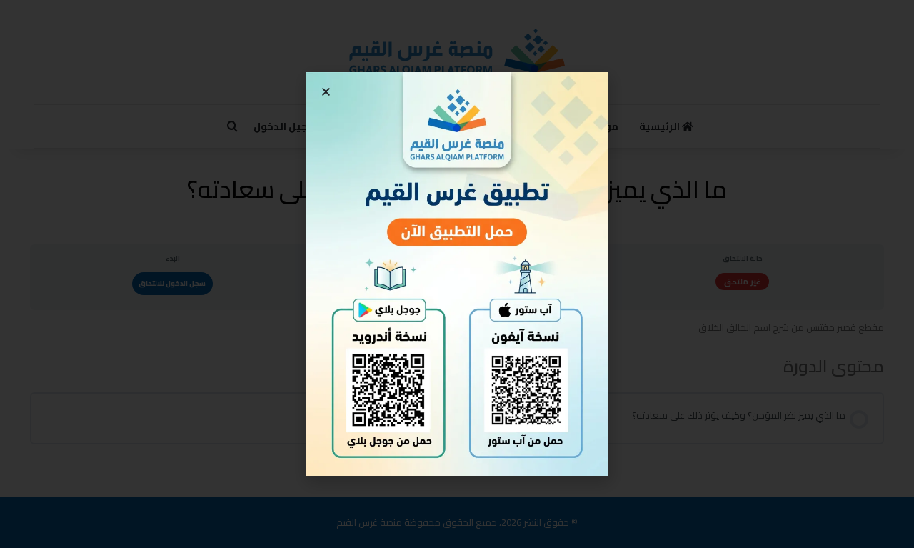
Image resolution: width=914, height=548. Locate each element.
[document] (457, 274)
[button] (326, 91)
